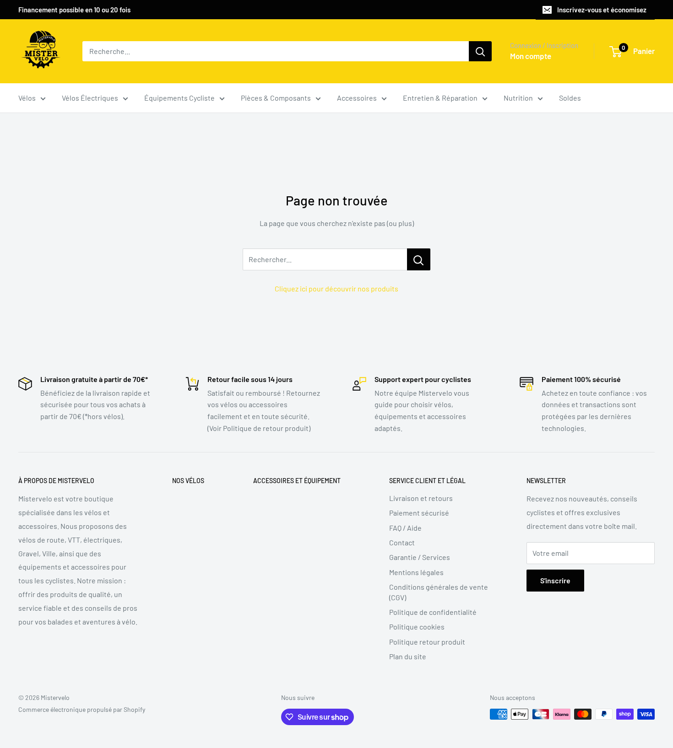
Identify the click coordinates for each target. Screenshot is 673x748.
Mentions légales (416, 572)
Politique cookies (417, 626)
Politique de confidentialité (433, 612)
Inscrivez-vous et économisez (601, 9)
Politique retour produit (427, 641)
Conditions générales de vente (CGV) (438, 591)
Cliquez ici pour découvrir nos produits (336, 288)
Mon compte (530, 55)
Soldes (570, 97)
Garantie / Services (419, 557)
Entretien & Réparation (440, 97)
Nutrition (518, 97)
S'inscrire (555, 580)
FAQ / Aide (405, 527)
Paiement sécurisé (419, 512)
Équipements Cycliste (179, 97)
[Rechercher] (480, 51)
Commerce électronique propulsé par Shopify (81, 709)
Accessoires (357, 97)
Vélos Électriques (90, 97)
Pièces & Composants (276, 97)
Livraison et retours (421, 498)
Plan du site (407, 656)
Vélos (27, 97)
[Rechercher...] (418, 259)
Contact (402, 542)
